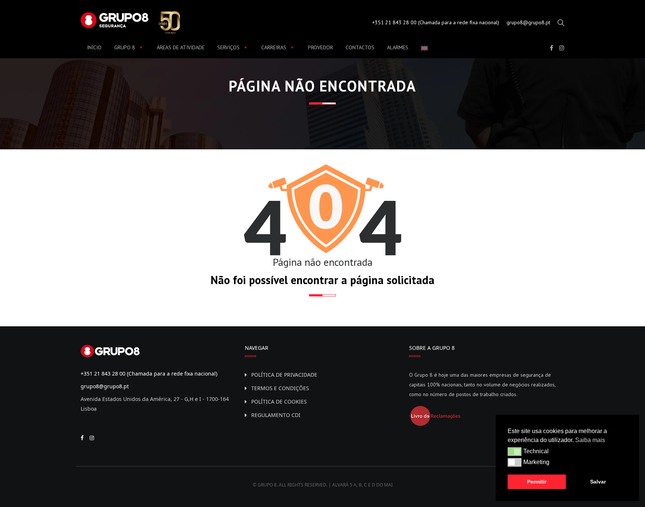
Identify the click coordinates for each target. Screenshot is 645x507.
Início (94, 47)
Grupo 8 (124, 47)
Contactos (360, 47)
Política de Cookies (279, 401)
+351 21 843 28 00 (394, 22)
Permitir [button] (536, 482)
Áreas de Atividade (181, 47)
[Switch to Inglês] (426, 47)
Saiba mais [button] (590, 440)
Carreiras (273, 47)
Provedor (320, 47)
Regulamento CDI (275, 415)
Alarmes (397, 47)
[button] (514, 451)
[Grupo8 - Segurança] (130, 21)
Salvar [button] (598, 482)
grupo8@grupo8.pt (528, 22)
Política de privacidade (284, 374)
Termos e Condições (280, 388)
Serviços (228, 47)
